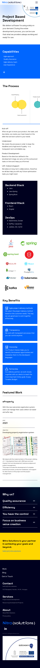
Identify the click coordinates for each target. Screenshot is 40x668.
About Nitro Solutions (9, 613)
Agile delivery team (10, 62)
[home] (11, 2)
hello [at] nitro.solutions (10, 586)
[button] (36, 2)
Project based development (11, 599)
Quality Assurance (10, 59)
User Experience (9, 65)
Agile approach (9, 56)
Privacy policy (7, 616)
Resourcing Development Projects (13, 603)
